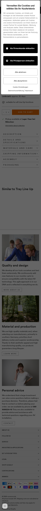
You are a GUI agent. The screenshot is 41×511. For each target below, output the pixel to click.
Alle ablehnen (20, 72)
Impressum (29, 90)
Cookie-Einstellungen (20, 87)
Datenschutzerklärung (16, 90)
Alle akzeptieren (20, 81)
